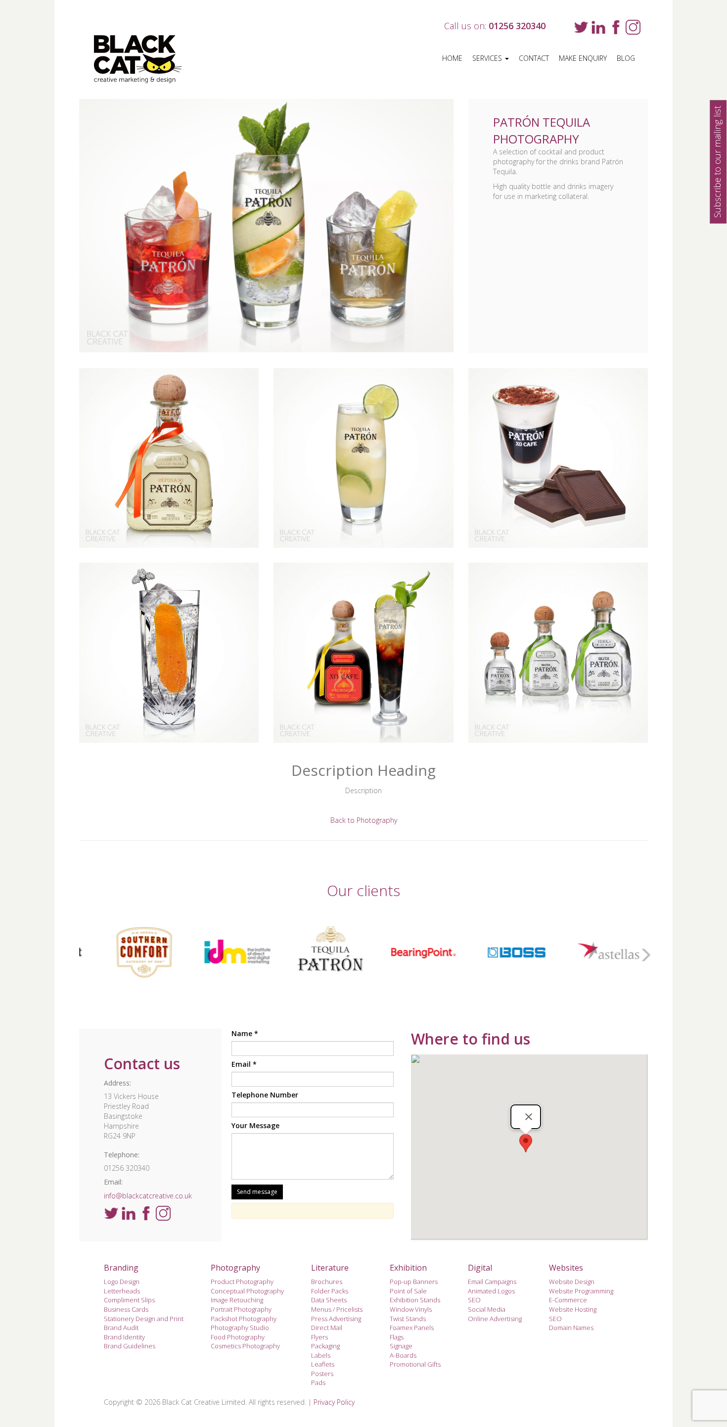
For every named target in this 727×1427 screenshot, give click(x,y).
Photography (235, 1267)
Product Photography (242, 1281)
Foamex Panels (412, 1327)
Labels (320, 1355)
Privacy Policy (334, 1402)
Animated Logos (491, 1290)
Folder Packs (329, 1290)
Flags (397, 1336)
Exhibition (408, 1267)
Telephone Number (264, 1094)
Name (244, 1033)
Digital (480, 1267)
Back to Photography (363, 820)
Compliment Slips (129, 1299)
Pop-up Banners (414, 1281)
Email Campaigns (492, 1281)
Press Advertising (336, 1318)
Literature (330, 1267)
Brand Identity (124, 1336)
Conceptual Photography (247, 1290)
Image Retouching (237, 1299)
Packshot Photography (243, 1318)
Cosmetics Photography (245, 1345)
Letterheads (122, 1290)
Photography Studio (240, 1327)
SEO (474, 1299)
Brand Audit (121, 1327)
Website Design (571, 1281)
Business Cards (126, 1309)
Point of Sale (408, 1290)
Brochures (326, 1281)
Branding (121, 1267)
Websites (566, 1267)
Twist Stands (408, 1318)
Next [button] (643, 952)
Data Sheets (329, 1299)
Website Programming (581, 1290)
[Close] (529, 1117)
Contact (534, 58)
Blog (626, 58)
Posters (322, 1373)
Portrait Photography (241, 1309)
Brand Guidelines (129, 1345)
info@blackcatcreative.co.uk (148, 1195)
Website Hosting (572, 1309)
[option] (131, 952)
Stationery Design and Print (143, 1318)
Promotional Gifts (415, 1364)
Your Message (255, 1125)
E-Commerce (568, 1299)
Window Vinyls (411, 1309)
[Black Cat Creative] (144, 59)
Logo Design (121, 1281)
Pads (318, 1382)
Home (452, 58)
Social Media (486, 1309)
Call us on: (494, 26)
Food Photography (238, 1336)
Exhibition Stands (415, 1299)
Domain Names (571, 1327)
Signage (401, 1345)
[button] (525, 1143)
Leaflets (322, 1364)
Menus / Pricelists (337, 1309)
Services (488, 58)
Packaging (325, 1345)
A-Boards (403, 1355)
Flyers (319, 1336)
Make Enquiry (583, 58)
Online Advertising (495, 1318)
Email (244, 1064)
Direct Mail (326, 1327)
